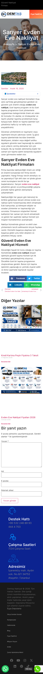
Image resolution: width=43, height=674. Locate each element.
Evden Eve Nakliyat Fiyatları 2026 (18, 417)
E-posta (4, 481)
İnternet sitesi (7, 490)
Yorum (5, 441)
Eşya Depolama (14, 608)
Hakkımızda (11, 625)
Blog (8, 631)
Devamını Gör (6, 362)
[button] (18, 278)
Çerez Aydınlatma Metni (15, 652)
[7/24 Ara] (37, 669)
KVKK (9, 647)
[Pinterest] (21, 666)
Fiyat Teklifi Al (12, 636)
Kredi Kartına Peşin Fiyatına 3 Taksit (19, 355)
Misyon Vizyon (12, 641)
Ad (2, 471)
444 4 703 (14, 526)
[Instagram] (25, 660)
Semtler (4, 88)
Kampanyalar (11, 620)
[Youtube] (18, 660)
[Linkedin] (15, 666)
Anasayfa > (10, 44)
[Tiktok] (28, 666)
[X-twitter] (31, 660)
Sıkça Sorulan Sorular (14, 614)
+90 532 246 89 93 (20, 523)
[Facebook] (12, 660)
